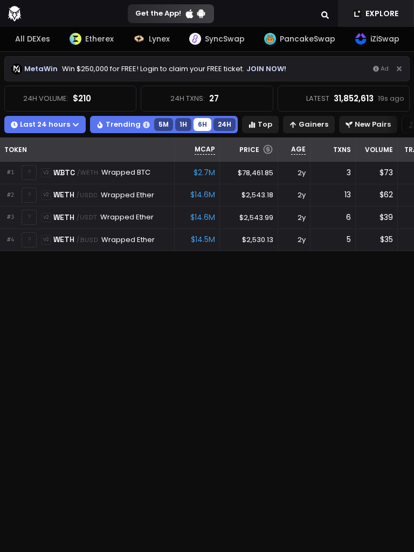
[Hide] (399, 68)
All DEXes (32, 38)
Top (265, 124)
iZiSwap (384, 38)
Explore (381, 13)
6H (202, 124)
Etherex (99, 38)
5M (163, 124)
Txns (342, 149)
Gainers (313, 124)
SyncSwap (225, 38)
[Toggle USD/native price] (268, 149)
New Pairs (373, 124)
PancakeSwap (307, 38)
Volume (379, 149)
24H (224, 124)
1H (183, 124)
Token (15, 149)
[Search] (325, 13)
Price (249, 149)
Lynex (159, 38)
